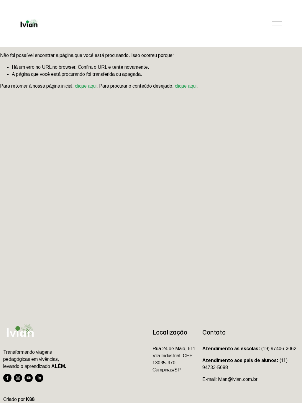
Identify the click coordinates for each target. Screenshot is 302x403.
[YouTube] (28, 378)
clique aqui (85, 86)
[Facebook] (7, 378)
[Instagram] (18, 378)
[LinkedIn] (39, 378)
